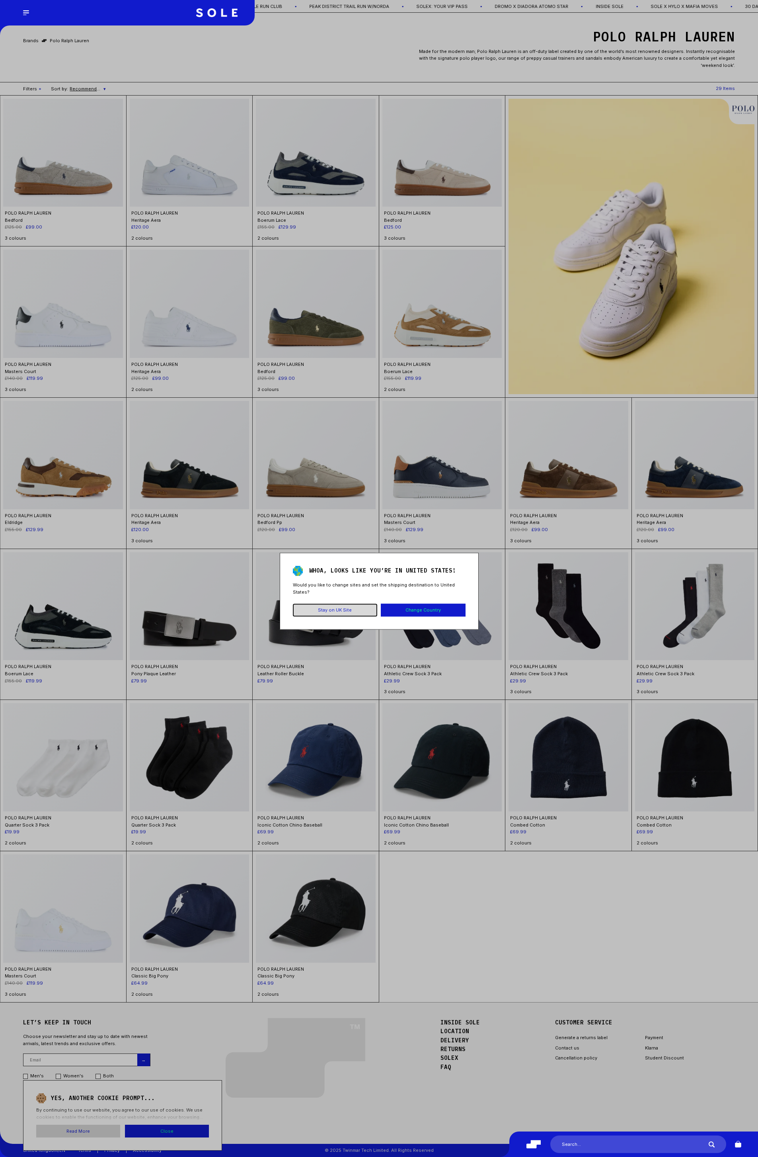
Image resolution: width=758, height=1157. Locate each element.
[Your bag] (738, 1144)
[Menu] (26, 12)
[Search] (711, 1144)
